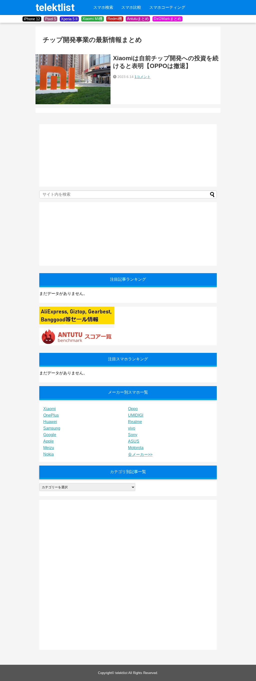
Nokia (48, 454)
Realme (135, 422)
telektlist (55, 7)
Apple (48, 441)
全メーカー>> (140, 454)
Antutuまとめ (138, 18)
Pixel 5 (50, 19)
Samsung (51, 428)
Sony (132, 435)
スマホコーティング (167, 7)
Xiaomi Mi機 (92, 18)
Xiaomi (49, 409)
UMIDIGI (135, 415)
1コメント (142, 77)
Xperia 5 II (69, 19)
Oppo (133, 409)
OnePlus (51, 415)
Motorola (136, 448)
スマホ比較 (131, 7)
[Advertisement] (76, 155)
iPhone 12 (32, 19)
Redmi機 (115, 18)
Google (49, 435)
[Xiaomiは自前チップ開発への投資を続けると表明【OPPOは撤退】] (73, 79)
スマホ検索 (103, 7)
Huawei (50, 422)
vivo (131, 428)
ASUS (133, 441)
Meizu (48, 448)
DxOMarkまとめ (167, 18)
